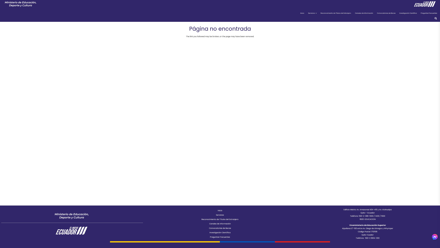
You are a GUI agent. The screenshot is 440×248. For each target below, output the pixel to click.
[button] (316, 13)
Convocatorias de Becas (220, 228)
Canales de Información (220, 223)
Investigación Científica (220, 232)
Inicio (220, 210)
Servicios (220, 215)
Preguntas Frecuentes (220, 237)
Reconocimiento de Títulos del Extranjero (219, 219)
